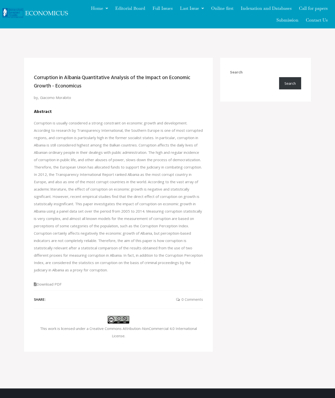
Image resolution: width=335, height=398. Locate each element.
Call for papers (313, 8)
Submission (287, 20)
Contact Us (317, 20)
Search (236, 72)
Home (97, 8)
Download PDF (49, 284)
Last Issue (189, 8)
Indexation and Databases (266, 8)
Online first (222, 8)
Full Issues (163, 8)
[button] (99, 8)
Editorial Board (130, 8)
